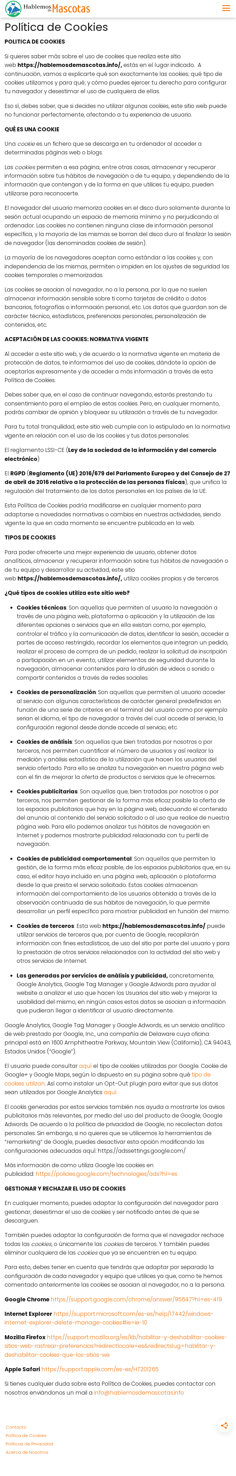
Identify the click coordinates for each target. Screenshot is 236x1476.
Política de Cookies (26, 1435)
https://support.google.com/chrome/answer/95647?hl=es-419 (136, 1299)
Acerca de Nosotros (27, 1452)
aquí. (110, 1092)
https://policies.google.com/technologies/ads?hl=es (106, 1174)
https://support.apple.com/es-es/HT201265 (100, 1369)
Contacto (16, 1427)
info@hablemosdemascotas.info (139, 1393)
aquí (85, 1066)
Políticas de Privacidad (29, 1444)
